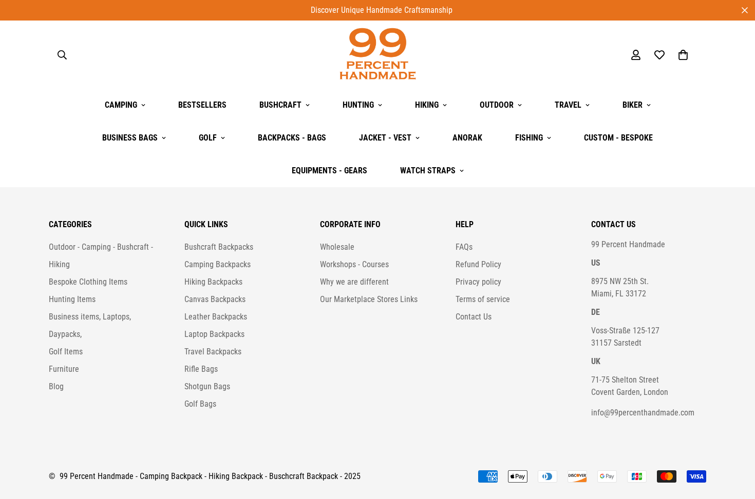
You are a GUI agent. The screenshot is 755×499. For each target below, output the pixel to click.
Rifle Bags (201, 369)
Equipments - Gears (329, 170)
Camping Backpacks (217, 264)
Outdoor (497, 105)
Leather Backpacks (215, 317)
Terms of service (483, 299)
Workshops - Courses (354, 264)
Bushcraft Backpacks (218, 247)
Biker (632, 105)
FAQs (464, 247)
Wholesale (337, 247)
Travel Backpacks (212, 351)
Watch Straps (428, 170)
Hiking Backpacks (213, 282)
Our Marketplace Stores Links (369, 299)
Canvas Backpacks (215, 299)
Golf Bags (200, 404)
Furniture (64, 369)
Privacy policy (478, 282)
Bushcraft (280, 105)
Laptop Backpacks (214, 334)
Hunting (358, 105)
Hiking (427, 105)
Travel (568, 105)
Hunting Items (72, 299)
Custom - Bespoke (618, 138)
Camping (121, 105)
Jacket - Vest (385, 138)
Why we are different (354, 282)
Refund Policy (478, 264)
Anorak (467, 138)
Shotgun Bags (207, 386)
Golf (208, 138)
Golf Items (66, 351)
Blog (56, 386)
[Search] (62, 55)
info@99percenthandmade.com (642, 412)
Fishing (529, 138)
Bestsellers (202, 105)
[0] (683, 55)
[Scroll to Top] (735, 443)
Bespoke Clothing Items (88, 282)
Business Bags (130, 138)
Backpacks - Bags (292, 138)
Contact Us (474, 317)
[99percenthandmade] (378, 55)
